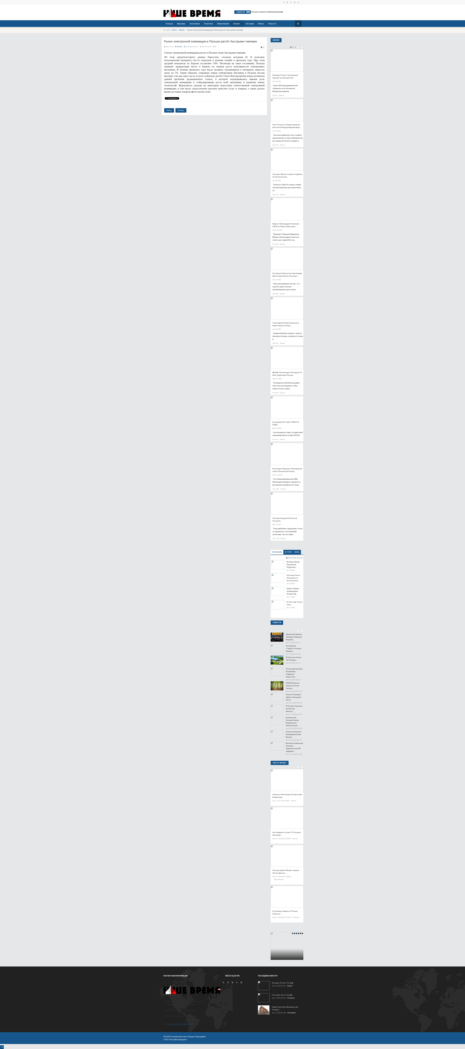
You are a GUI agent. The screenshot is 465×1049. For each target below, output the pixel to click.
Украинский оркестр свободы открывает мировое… (294, 637)
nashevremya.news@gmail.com (180, 1024)
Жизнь (261, 24)
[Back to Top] (2, 1047)
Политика (208, 24)
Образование (223, 24)
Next (301, 47)
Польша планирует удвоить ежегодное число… (293, 697)
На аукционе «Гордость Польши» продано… (294, 648)
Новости (272, 24)
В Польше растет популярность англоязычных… (293, 578)
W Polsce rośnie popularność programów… (293, 564)
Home (174, 30)
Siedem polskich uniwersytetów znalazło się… (293, 591)
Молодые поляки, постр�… (283, 983)
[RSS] (223, 983)
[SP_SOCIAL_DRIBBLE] (298, 2)
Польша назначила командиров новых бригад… (293, 734)
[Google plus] (291, 2)
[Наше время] (191, 12)
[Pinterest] (294, 2)
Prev (298, 47)
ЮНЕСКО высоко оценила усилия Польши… (293, 685)
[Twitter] (287, 2)
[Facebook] (283, 2)
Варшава (181, 24)
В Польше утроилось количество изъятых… (294, 708)
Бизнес (236, 24)
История (250, 24)
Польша (169, 24)
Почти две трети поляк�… (283, 995)
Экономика (194, 24)
